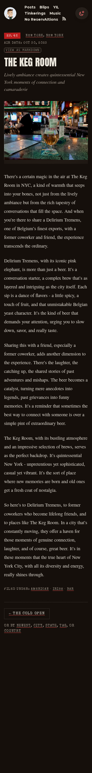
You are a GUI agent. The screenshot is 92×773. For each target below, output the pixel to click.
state (51, 626)
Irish (58, 589)
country (12, 631)
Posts (30, 7)
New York (34, 35)
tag (63, 626)
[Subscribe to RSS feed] (64, 19)
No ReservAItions (41, 19)
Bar (70, 589)
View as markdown (22, 50)
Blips (44, 7)
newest (24, 626)
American (40, 589)
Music (55, 13)
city (37, 626)
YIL (56, 7)
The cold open (27, 613)
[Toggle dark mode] (82, 13)
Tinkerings (35, 13)
